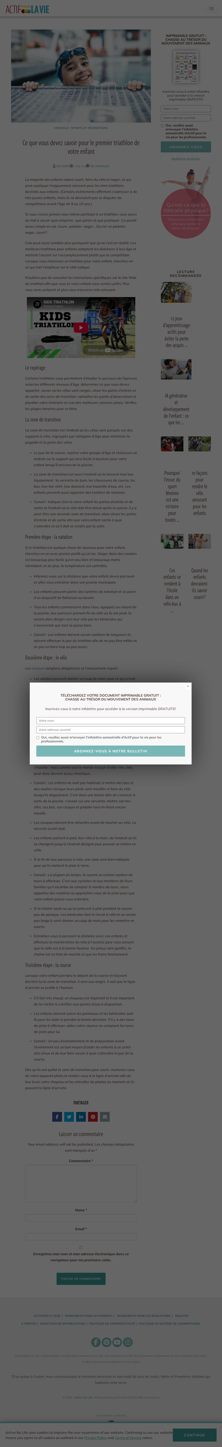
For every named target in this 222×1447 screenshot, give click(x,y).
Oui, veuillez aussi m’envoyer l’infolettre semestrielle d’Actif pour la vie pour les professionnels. (101, 739)
